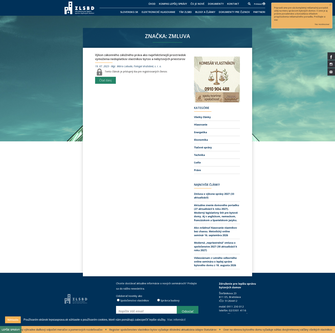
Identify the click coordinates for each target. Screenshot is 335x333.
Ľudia (197, 162)
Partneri (259, 12)
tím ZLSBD (185, 12)
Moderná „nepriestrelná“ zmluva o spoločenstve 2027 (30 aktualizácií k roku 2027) (215, 246)
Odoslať (187, 311)
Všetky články (202, 117)
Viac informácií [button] (176, 319)
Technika (199, 155)
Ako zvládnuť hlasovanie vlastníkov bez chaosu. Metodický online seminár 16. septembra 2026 (215, 231)
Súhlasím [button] (12, 319)
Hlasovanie (200, 124)
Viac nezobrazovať (322, 24)
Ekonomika (201, 139)
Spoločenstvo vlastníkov (134, 300)
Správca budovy (170, 300)
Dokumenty (216, 3)
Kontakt (233, 3)
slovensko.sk (129, 12)
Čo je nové (197, 3)
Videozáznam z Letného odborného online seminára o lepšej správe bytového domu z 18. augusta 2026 (215, 261)
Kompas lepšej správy (173, 3)
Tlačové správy (203, 147)
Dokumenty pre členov (234, 12)
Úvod (151, 3)
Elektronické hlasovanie (158, 12)
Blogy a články (205, 12)
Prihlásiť (258, 4)
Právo (197, 170)
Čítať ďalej (105, 80)
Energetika (200, 132)
